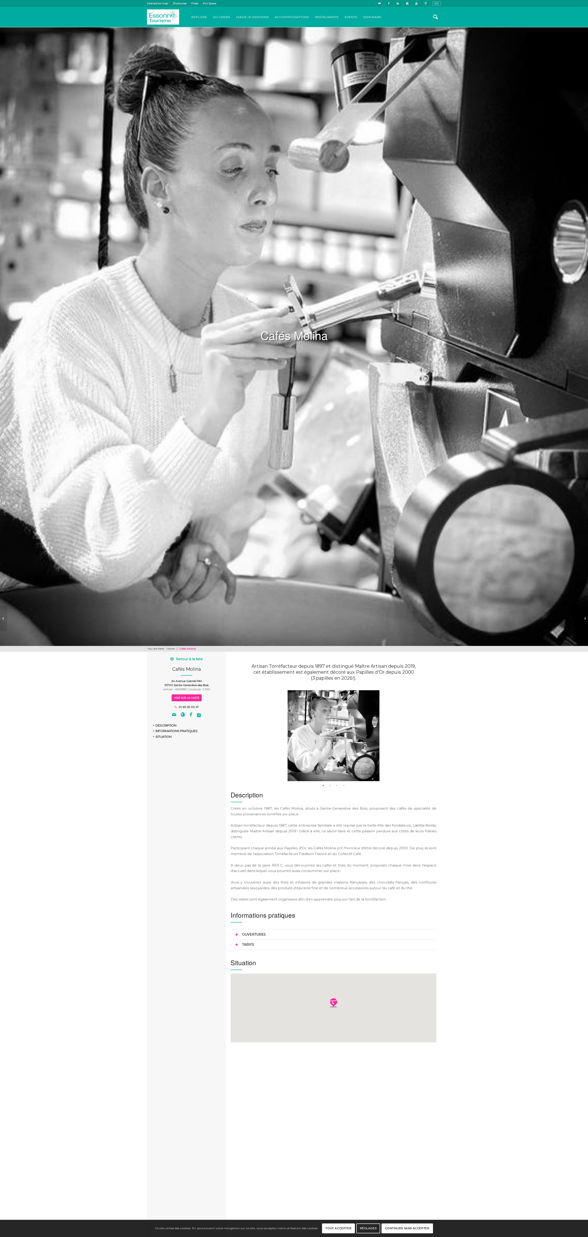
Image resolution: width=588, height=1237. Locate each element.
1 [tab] (323, 785)
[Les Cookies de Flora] (3, 618)
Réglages (368, 1228)
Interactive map (157, 3)
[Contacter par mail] (174, 715)
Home (171, 648)
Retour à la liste (189, 659)
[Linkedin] (398, 3)
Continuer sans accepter (407, 1228)
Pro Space (209, 3)
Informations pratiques (176, 731)
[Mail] (379, 3)
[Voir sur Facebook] (191, 715)
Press (194, 3)
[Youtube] (416, 3)
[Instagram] (407, 3)
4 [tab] (344, 785)
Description (165, 725)
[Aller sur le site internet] (183, 715)
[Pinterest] (425, 3)
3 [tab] (337, 785)
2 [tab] (330, 785)
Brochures (180, 3)
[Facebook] (388, 3)
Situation (163, 736)
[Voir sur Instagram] (199, 715)
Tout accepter (338, 1228)
